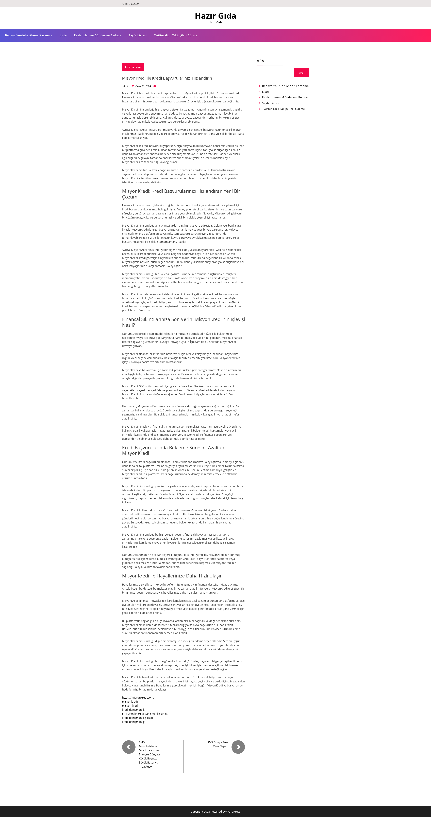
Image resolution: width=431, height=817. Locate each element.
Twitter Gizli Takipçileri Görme (175, 35)
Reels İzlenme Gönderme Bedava (97, 35)
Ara (260, 61)
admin (125, 86)
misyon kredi (130, 705)
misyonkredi (130, 701)
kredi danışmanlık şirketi (137, 718)
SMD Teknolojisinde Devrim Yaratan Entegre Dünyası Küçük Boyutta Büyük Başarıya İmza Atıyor (149, 754)
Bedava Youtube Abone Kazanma (28, 35)
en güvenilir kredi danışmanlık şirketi (145, 714)
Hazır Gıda (215, 15)
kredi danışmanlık (133, 710)
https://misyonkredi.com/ (138, 697)
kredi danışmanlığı (133, 722)
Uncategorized (133, 67)
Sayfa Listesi (138, 35)
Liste (63, 35)
